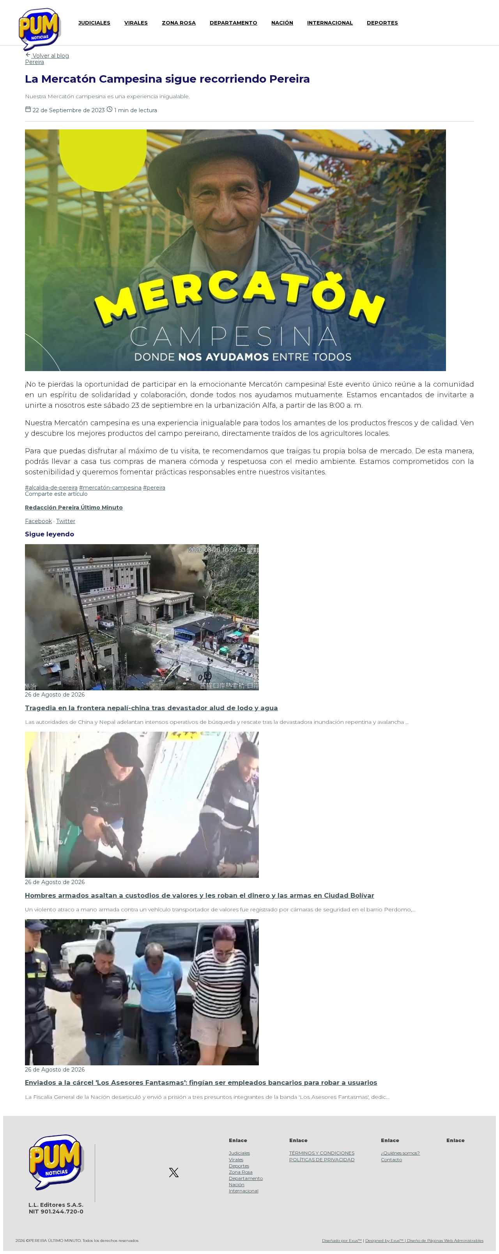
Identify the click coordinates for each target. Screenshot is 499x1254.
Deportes (239, 1166)
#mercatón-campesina (110, 487)
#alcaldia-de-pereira (51, 487)
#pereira (154, 487)
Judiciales (239, 1153)
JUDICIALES (94, 22)
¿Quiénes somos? (400, 1153)
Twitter (65, 521)
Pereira (34, 61)
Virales (236, 1159)
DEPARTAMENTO (233, 22)
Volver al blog (50, 55)
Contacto (391, 1159)
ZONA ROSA (179, 22)
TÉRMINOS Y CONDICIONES (321, 1153)
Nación (236, 1184)
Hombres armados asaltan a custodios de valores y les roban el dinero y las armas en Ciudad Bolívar (199, 895)
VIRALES (136, 22)
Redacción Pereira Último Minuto (74, 507)
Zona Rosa (241, 1172)
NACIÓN (282, 22)
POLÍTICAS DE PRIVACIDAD (322, 1159)
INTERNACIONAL (330, 22)
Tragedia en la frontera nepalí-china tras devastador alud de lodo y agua (151, 708)
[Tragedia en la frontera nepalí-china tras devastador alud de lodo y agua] (142, 688)
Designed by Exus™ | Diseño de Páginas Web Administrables (424, 1240)
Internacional (243, 1191)
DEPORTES (382, 22)
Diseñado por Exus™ (342, 1240)
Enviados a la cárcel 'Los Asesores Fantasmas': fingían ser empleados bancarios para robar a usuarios (201, 1082)
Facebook (38, 521)
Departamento (246, 1178)
